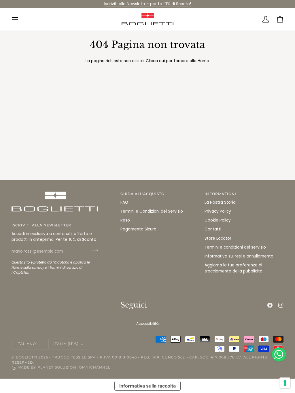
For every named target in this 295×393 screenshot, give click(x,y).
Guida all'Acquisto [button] (142, 194)
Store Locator (218, 238)
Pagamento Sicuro (138, 229)
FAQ (124, 202)
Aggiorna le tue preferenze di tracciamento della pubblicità (233, 268)
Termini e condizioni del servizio (235, 247)
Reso (125, 220)
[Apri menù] (19, 19)
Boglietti (26, 357)
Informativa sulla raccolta (147, 386)
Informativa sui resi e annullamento (239, 256)
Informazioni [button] (220, 194)
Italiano (26, 344)
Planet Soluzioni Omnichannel (74, 367)
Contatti (213, 229)
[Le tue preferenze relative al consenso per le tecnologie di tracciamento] (284, 382)
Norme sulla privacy (28, 267)
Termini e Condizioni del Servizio (151, 211)
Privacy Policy (218, 211)
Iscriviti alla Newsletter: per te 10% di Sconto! (147, 4)
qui (162, 61)
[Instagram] (280, 305)
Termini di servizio (64, 267)
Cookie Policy (218, 220)
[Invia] (93, 250)
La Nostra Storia (220, 202)
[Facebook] (270, 305)
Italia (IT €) (66, 344)
